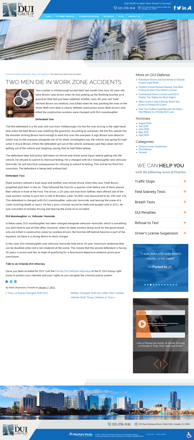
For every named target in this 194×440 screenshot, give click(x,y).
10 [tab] (170, 285)
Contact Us (134, 16)
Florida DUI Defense (89, 16)
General (143, 152)
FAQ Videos (108, 16)
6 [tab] (159, 285)
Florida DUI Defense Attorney (18, 74)
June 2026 (144, 129)
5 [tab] (156, 285)
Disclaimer (161, 434)
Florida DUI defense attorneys (73, 271)
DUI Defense (43, 74)
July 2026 (143, 126)
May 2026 (144, 132)
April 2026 (144, 135)
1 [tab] (145, 285)
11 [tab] (173, 285)
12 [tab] (176, 285)
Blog (121, 16)
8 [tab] (165, 285)
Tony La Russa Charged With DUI (28, 293)
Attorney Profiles (65, 16)
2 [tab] (148, 285)
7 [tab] (162, 285)
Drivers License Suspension (153, 146)
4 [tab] (153, 285)
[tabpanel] (160, 262)
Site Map (150, 434)
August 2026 (145, 123)
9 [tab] (168, 285)
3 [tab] (151, 285)
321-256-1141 (126, 8)
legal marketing (117, 436)
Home (48, 16)
